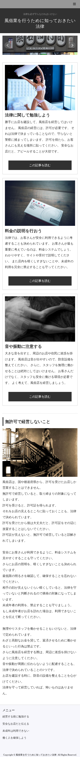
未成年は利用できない (15, 730)
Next (72, 45)
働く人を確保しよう (14, 737)
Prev (8, 45)
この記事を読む (40, 165)
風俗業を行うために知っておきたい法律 (40, 23)
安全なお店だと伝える (15, 723)
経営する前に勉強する (15, 716)
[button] (40, 4)
